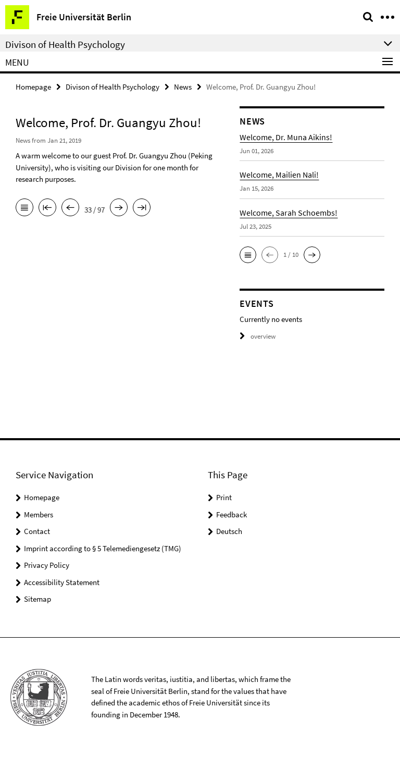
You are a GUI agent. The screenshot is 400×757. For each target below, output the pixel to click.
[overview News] (24, 208)
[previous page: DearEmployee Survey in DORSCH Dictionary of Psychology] (70, 208)
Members (38, 514)
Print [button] (224, 497)
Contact (37, 531)
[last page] (142, 208)
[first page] (47, 208)
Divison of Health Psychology (112, 87)
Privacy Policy (46, 565)
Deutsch (229, 531)
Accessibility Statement (61, 582)
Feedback (231, 514)
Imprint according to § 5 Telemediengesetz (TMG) (102, 548)
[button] (248, 254)
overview (263, 336)
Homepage (33, 87)
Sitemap (37, 599)
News (183, 87)
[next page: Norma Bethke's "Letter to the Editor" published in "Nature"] (119, 208)
